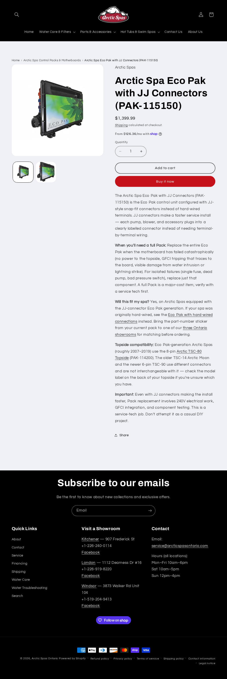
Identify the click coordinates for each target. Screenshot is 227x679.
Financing (19, 563)
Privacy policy (123, 658)
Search (17, 596)
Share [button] (124, 435)
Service (17, 555)
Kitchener (90, 539)
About (16, 539)
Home (16, 60)
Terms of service (148, 658)
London (89, 563)
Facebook (91, 553)
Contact (18, 547)
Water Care (21, 579)
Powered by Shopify (72, 658)
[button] (17, 15)
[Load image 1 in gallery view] (23, 172)
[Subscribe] (150, 510)
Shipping (121, 125)
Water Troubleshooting (29, 588)
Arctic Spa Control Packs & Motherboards (52, 60)
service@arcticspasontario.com (180, 546)
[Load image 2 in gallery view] (46, 172)
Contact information (201, 658)
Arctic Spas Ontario (45, 658)
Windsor (89, 586)
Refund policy (99, 658)
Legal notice (207, 663)
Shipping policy (174, 658)
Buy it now (165, 181)
